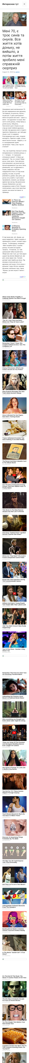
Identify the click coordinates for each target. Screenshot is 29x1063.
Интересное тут (10, 4)
